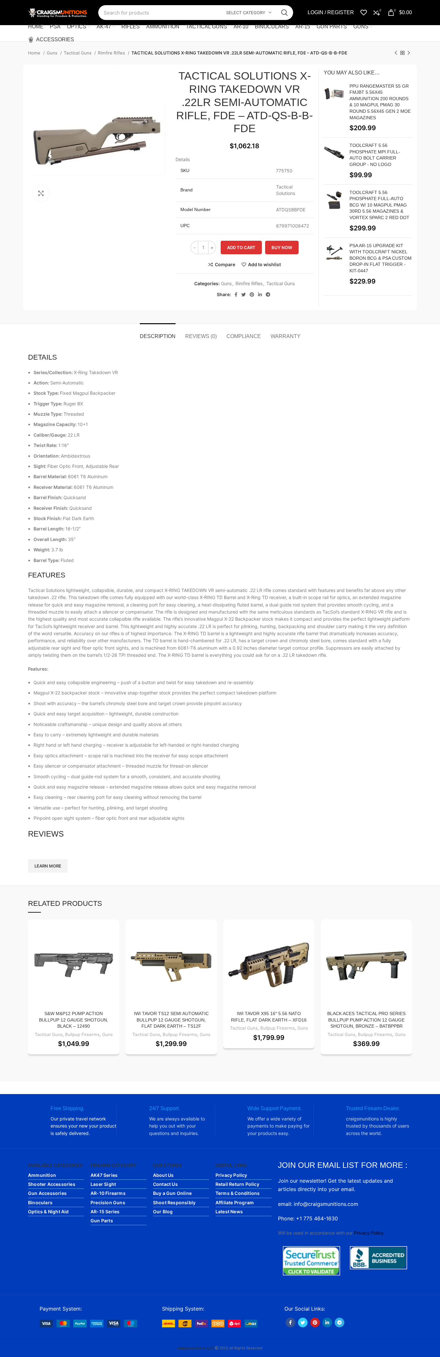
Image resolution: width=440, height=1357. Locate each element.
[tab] (158, 333)
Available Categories (55, 1165)
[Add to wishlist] (114, 930)
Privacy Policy (231, 1175)
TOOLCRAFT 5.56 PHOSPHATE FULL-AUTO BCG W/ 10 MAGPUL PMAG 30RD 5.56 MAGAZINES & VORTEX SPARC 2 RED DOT (379, 205)
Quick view (114, 959)
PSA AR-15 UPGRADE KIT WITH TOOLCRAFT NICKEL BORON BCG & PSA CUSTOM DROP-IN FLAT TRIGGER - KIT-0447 (380, 258)
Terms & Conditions (237, 1193)
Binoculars (40, 1202)
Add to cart (241, 247)
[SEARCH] (284, 12)
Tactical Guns (78, 52)
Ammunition (42, 1175)
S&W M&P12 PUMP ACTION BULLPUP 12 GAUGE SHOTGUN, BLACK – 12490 (73, 1020)
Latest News (229, 1211)
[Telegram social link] (268, 294)
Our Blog (163, 1211)
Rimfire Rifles (112, 52)
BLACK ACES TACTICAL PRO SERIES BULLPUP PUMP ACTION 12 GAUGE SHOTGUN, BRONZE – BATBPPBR (366, 1020)
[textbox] (220, 849)
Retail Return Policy (237, 1184)
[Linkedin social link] (260, 294)
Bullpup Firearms (82, 1034)
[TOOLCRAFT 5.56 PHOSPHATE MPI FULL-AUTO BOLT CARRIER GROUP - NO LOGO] (334, 160)
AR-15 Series (105, 1211)
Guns (53, 52)
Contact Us (165, 1184)
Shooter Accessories (51, 1184)
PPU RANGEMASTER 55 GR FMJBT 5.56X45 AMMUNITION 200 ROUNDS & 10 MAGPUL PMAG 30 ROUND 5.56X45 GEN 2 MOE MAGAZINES (380, 101)
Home (35, 52)
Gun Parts (102, 1220)
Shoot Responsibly (174, 1202)
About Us (163, 1175)
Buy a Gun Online (172, 1193)
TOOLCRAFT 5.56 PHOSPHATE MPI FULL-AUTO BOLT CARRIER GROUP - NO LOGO (374, 155)
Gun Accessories (47, 1193)
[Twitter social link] (243, 294)
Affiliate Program (234, 1202)
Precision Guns (108, 1202)
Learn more (47, 865)
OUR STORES (167, 1165)
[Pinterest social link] (252, 294)
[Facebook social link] (236, 294)
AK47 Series (104, 1175)
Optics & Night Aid (48, 1211)
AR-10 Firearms (108, 1193)
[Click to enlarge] (41, 193)
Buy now (282, 247)
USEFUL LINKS (231, 1165)
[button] (114, 944)
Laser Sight (103, 1184)
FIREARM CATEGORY (114, 1165)
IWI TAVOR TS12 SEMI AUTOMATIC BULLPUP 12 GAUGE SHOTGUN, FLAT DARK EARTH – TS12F (171, 1020)
